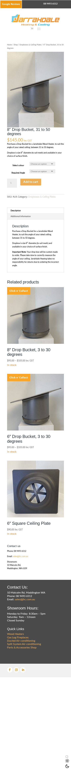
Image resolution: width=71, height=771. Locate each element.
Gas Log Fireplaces (18, 637)
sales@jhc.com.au (20, 556)
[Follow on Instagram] (16, 669)
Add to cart (30, 181)
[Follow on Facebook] (9, 669)
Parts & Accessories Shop (21, 647)
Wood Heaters (15, 634)
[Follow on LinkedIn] (23, 669)
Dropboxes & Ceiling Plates (30, 45)
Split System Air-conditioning (24, 644)
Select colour (18, 165)
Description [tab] (16, 211)
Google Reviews (11, 4)
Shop (16, 45)
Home (9, 45)
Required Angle (18, 173)
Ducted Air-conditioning (21, 640)
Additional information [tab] (21, 216)
